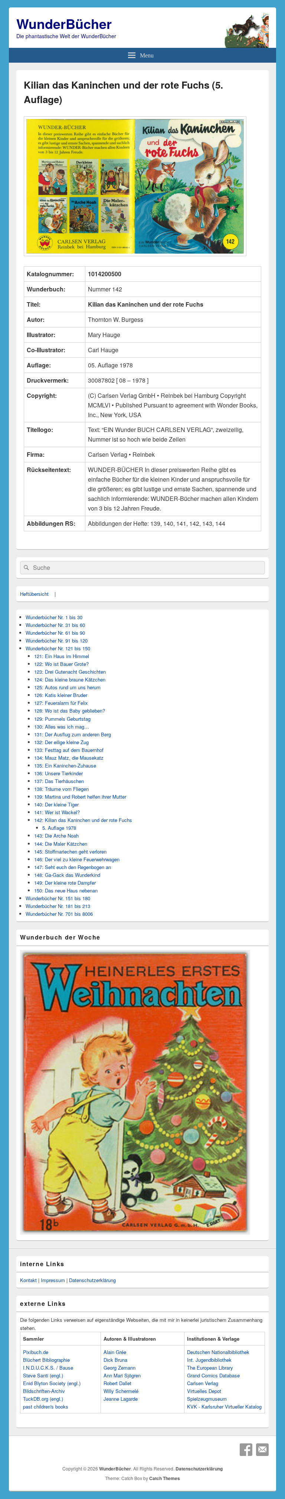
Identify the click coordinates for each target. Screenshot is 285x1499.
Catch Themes (164, 1478)
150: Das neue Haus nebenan (66, 890)
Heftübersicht (34, 593)
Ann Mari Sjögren (122, 1375)
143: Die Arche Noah (56, 835)
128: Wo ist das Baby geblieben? (69, 710)
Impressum (53, 1280)
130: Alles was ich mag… (61, 726)
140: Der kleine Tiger (56, 804)
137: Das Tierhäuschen (59, 781)
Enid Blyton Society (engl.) (52, 1383)
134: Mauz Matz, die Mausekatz (69, 757)
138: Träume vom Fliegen (61, 788)
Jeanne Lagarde (121, 1398)
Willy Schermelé (121, 1390)
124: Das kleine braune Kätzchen (69, 679)
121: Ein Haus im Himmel (61, 656)
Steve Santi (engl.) (43, 1375)
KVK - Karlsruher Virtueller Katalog (224, 1406)
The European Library (210, 1367)
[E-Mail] (262, 1449)
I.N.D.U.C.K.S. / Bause (48, 1367)
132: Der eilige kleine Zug (61, 742)
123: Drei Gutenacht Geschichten (70, 671)
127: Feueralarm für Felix (61, 702)
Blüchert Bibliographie (46, 1359)
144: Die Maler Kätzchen (60, 843)
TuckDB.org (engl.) (43, 1398)
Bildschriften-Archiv (44, 1390)
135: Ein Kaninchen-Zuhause (65, 765)
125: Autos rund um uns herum (67, 687)
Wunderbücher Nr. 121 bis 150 (58, 648)
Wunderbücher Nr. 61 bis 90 (55, 632)
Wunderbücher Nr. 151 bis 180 (58, 898)
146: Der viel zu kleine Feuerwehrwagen (76, 859)
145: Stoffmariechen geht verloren (70, 851)
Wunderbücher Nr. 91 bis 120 (57, 640)
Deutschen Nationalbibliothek (218, 1352)
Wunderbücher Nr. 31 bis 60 (55, 624)
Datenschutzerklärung (92, 1280)
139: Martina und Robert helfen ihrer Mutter (80, 796)
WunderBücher (64, 23)
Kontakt (28, 1280)
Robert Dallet (117, 1383)
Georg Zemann (119, 1367)
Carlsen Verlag (202, 1383)
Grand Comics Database (213, 1375)
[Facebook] (246, 1449)
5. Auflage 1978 (59, 827)
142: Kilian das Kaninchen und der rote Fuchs (83, 819)
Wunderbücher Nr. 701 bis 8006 (59, 913)
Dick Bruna (115, 1359)
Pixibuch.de (35, 1352)
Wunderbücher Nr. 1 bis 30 (54, 617)
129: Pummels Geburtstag (62, 718)
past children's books (45, 1406)
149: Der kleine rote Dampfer (65, 882)
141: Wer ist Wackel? (57, 812)
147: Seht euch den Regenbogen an (72, 867)
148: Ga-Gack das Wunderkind (67, 874)
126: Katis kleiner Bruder (60, 695)
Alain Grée (115, 1352)
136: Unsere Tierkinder (58, 773)
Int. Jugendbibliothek (209, 1359)
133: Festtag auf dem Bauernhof (69, 749)
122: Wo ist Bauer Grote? (61, 663)
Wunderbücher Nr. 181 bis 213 (58, 905)
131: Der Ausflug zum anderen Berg (72, 734)
